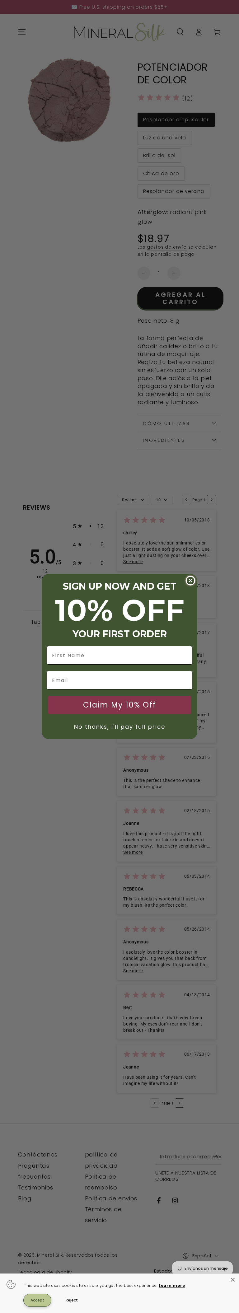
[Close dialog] (190, 580)
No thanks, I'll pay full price (119, 727)
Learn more (172, 1285)
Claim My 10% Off (119, 705)
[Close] (233, 1280)
